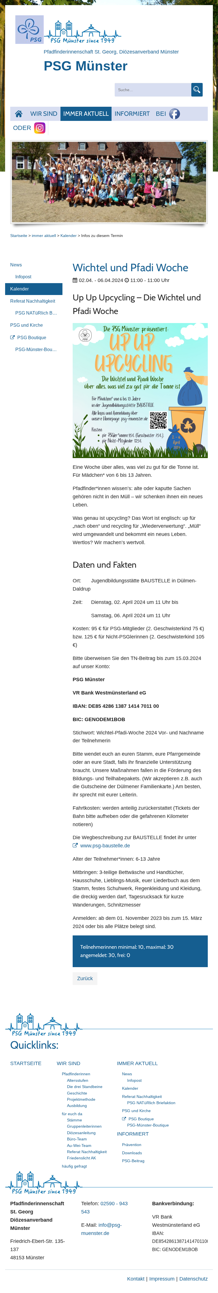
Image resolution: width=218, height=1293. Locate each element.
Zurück (85, 978)
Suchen (197, 90)
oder (22, 127)
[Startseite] (18, 114)
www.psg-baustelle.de (105, 846)
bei (161, 113)
